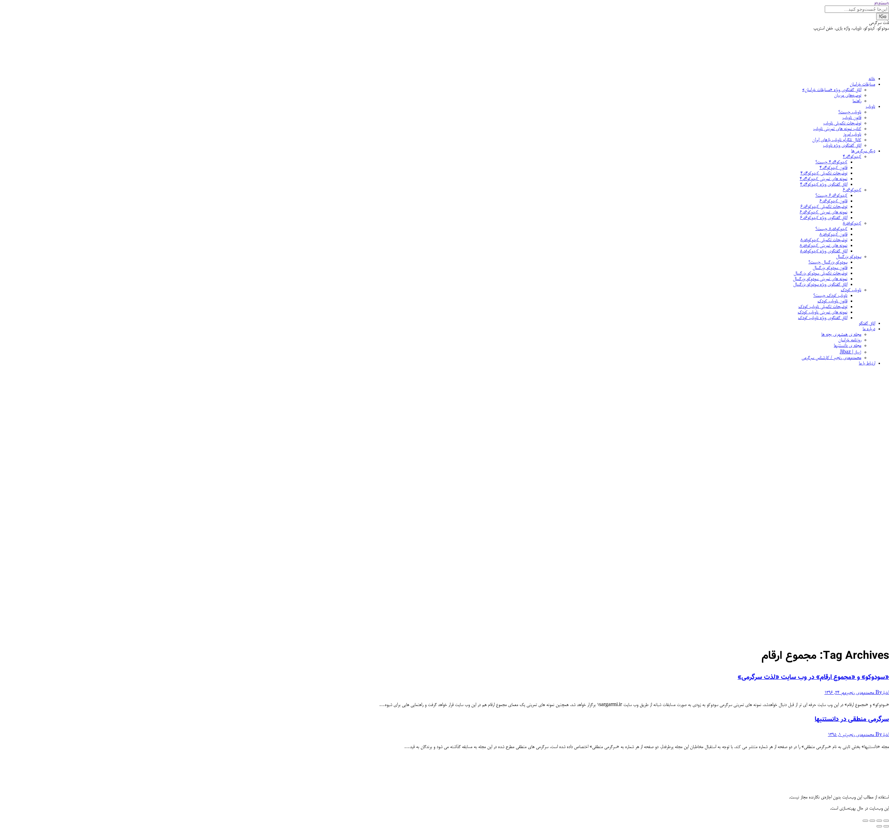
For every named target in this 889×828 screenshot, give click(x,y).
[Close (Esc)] (886, 821)
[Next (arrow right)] (879, 826)
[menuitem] (872, 79)
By (864, 693)
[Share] (879, 821)
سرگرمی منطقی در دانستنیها (852, 719)
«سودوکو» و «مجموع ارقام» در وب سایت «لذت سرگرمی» (813, 677)
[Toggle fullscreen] (872, 821)
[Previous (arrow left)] (886, 826)
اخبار (885, 693)
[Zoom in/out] (865, 821)
